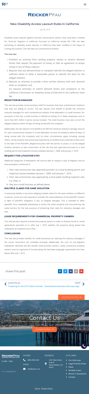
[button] (85, 4)
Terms (37, 389)
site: (9, 371)
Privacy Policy (47, 389)
